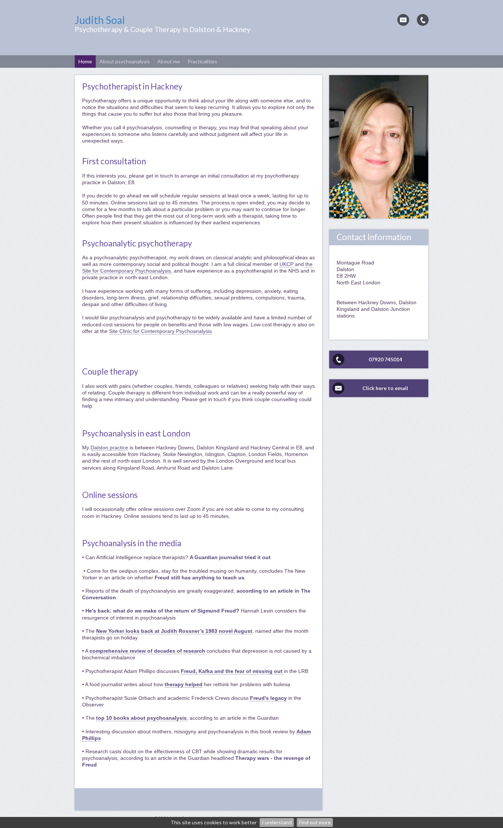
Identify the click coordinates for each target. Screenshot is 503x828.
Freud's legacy (268, 698)
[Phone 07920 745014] (423, 20)
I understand (277, 822)
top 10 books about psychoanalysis (141, 718)
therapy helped (184, 684)
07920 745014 (385, 359)
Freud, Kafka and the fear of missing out (232, 671)
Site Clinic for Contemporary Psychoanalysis (160, 331)
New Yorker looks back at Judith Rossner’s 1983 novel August (174, 631)
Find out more (315, 822)
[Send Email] (403, 20)
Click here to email (385, 388)
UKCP (286, 264)
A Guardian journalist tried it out (231, 557)
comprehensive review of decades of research (147, 651)
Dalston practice (109, 447)
